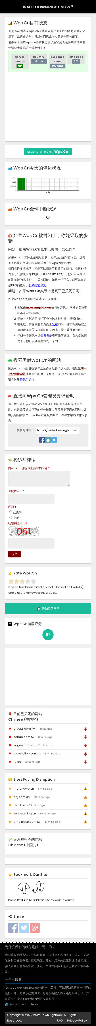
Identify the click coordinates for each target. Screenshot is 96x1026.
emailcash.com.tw (27, 822)
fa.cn (17, 762)
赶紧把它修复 (37, 285)
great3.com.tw (24, 728)
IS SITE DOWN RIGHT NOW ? (48, 7)
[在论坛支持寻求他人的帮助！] (48, 438)
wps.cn (61, 151)
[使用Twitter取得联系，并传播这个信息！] (54, 438)
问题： (12, 507)
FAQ (60, 1020)
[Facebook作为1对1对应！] (42, 438)
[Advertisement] (48, 106)
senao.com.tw (24, 737)
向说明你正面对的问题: (29, 468)
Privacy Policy (77, 1020)
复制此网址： (26, 430)
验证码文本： (17, 523)
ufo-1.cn (19, 805)
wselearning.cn (25, 813)
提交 (14, 554)
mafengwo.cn (24, 788)
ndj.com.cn (22, 797)
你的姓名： (16, 491)
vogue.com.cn (24, 745)
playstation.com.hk (27, 753)
